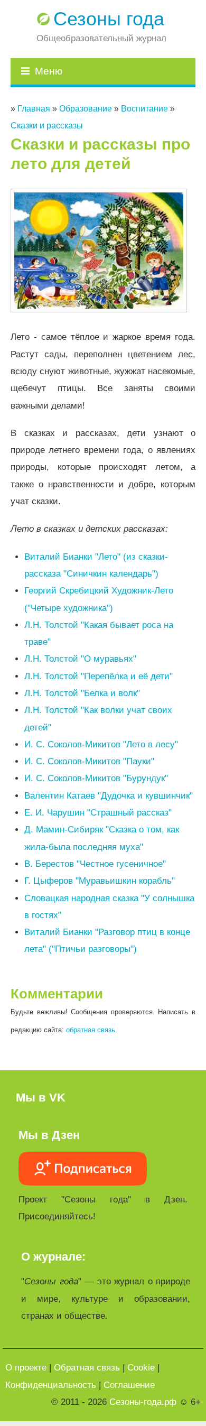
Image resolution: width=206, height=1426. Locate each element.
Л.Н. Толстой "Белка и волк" (82, 693)
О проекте (25, 1368)
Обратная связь (87, 1368)
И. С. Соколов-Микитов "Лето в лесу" (101, 744)
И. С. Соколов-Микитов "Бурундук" (96, 778)
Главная (33, 108)
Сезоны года (108, 19)
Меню (48, 71)
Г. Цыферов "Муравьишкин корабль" (99, 881)
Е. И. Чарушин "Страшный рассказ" (98, 813)
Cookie (141, 1368)
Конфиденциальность (50, 1385)
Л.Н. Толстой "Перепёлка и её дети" (98, 676)
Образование (85, 108)
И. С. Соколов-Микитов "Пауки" (89, 761)
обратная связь (90, 1030)
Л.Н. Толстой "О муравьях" (80, 659)
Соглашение (129, 1385)
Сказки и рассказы (47, 125)
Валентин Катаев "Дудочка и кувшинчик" (108, 796)
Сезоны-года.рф (142, 1402)
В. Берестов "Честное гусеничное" (95, 864)
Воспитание (144, 108)
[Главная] (44, 19)
